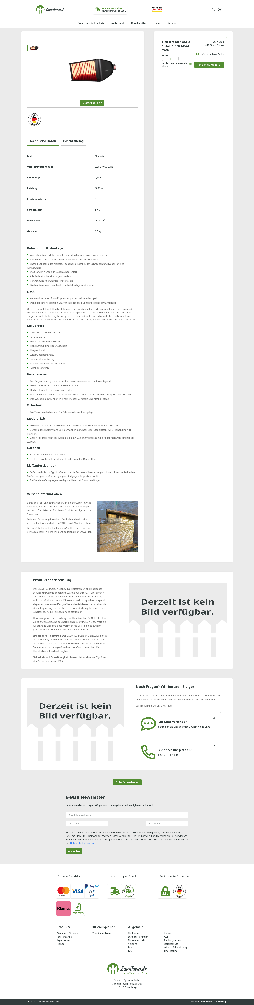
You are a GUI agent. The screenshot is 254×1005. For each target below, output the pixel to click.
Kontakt (168, 933)
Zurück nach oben (129, 782)
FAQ (130, 951)
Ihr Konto (133, 933)
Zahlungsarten (172, 940)
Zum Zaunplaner (101, 933)
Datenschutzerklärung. (83, 843)
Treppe (156, 23)
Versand (132, 943)
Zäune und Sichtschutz (91, 23)
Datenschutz (171, 943)
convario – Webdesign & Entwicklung (208, 1001)
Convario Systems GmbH (49, 1001)
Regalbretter (139, 23)
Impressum (170, 951)
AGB (166, 936)
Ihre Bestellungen (138, 936)
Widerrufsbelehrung (175, 947)
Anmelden (74, 851)
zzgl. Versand (218, 45)
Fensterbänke (118, 23)
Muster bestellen (92, 102)
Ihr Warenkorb (136, 940)
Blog (130, 947)
